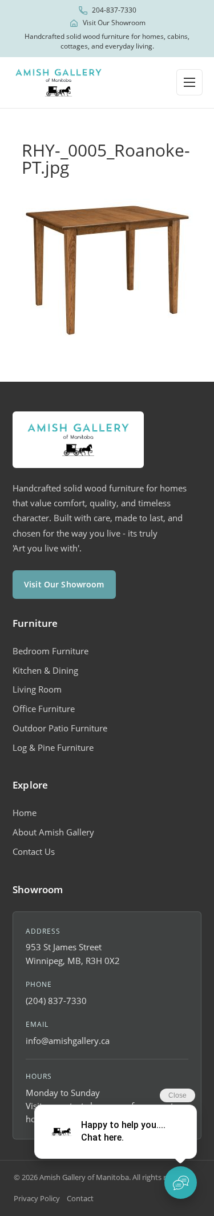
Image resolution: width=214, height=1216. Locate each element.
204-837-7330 (114, 10)
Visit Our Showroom (114, 22)
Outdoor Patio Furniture (60, 728)
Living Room (37, 689)
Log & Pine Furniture (53, 747)
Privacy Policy (37, 1198)
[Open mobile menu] (189, 82)
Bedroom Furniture (50, 651)
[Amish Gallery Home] (58, 82)
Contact (80, 1198)
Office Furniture (44, 708)
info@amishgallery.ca (68, 1040)
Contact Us (34, 851)
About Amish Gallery (53, 832)
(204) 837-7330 (56, 1000)
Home (25, 812)
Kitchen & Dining (45, 670)
